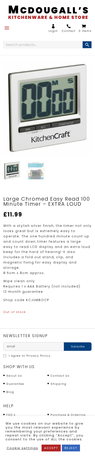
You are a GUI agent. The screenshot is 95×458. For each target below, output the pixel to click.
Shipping (58, 384)
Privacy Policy (39, 356)
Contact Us (60, 376)
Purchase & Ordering (68, 415)
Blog (10, 392)
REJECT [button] (71, 448)
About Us (14, 376)
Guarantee (15, 384)
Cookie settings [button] (22, 448)
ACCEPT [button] (51, 448)
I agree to (29, 356)
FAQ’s (11, 415)
